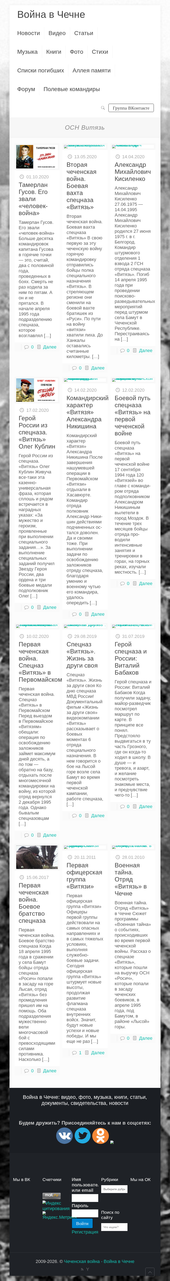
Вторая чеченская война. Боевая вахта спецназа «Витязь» (81, 185)
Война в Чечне (51, 14)
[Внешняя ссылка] (64, 1142)
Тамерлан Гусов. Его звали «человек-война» (33, 198)
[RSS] (82, 1269)
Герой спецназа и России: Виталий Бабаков (131, 658)
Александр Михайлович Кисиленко (133, 171)
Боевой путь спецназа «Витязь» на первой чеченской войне (133, 416)
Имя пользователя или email (85, 1185)
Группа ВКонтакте (131, 108)
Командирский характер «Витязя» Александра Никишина (88, 412)
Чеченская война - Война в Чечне (99, 1261)
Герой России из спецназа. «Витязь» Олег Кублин (37, 432)
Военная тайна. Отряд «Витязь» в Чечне (131, 879)
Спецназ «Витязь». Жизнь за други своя (82, 655)
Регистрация (85, 1232)
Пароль (80, 1205)
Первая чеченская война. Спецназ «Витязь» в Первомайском (40, 662)
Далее (49, 347)
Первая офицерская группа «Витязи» (84, 876)
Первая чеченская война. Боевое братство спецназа (34, 903)
